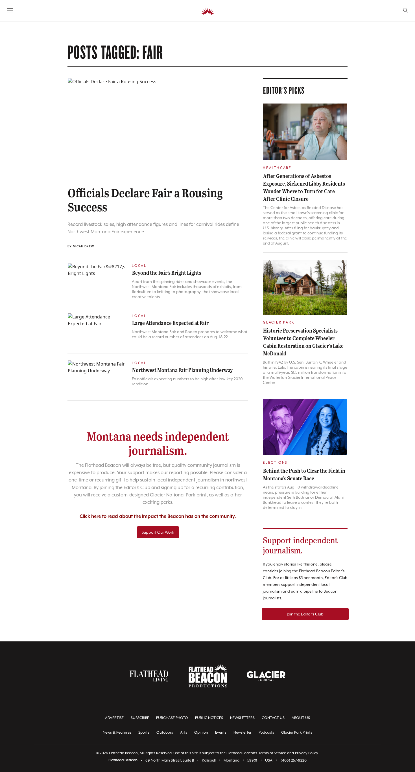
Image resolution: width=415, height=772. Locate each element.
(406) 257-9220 (294, 760)
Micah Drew (83, 246)
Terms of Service (272, 753)
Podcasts (266, 732)
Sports (143, 732)
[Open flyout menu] (10, 11)
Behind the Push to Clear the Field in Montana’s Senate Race (304, 474)
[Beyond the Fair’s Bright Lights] (96, 279)
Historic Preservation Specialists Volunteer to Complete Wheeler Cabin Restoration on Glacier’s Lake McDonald (303, 342)
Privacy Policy (306, 753)
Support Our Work (158, 532)
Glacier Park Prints (296, 732)
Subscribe (140, 718)
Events (220, 732)
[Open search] (405, 10)
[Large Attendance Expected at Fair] (96, 329)
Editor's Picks (284, 90)
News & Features (117, 732)
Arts (183, 732)
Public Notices (209, 718)
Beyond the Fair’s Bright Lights (166, 272)
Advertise (114, 718)
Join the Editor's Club (305, 614)
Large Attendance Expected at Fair (170, 322)
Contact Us (273, 718)
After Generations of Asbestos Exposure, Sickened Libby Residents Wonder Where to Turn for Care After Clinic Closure (304, 187)
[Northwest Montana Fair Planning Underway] (96, 377)
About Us (301, 718)
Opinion (201, 732)
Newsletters (242, 718)
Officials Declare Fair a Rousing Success (145, 199)
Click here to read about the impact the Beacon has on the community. (158, 516)
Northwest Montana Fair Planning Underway (182, 369)
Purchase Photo (172, 718)
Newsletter (242, 732)
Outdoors (164, 732)
